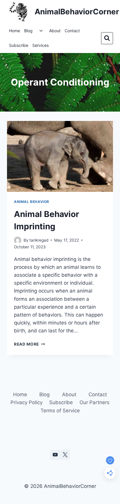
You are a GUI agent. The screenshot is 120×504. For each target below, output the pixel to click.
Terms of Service (60, 411)
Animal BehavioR (31, 201)
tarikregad (38, 240)
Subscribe (18, 45)
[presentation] (60, 156)
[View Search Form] (107, 38)
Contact (72, 30)
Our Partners (95, 402)
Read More (29, 344)
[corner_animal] (65, 455)
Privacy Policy (26, 402)
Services (40, 45)
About (55, 30)
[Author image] (17, 240)
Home (14, 30)
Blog (28, 30)
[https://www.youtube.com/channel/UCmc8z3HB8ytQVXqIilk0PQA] (55, 455)
